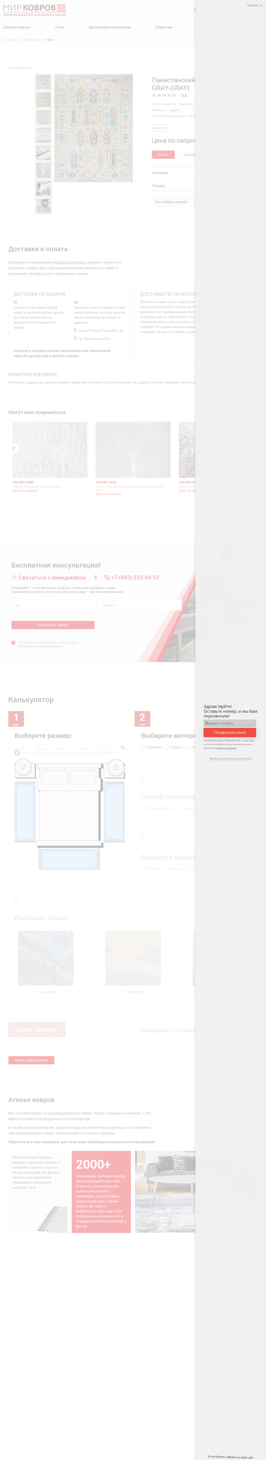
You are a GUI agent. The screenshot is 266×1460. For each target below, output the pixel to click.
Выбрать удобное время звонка (230, 758)
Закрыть (253, 5)
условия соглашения (225, 747)
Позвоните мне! (230, 732)
